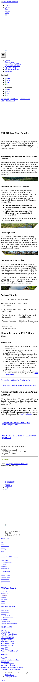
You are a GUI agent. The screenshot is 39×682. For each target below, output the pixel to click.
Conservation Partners (5, 580)
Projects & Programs (5, 575)
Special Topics (4, 566)
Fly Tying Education (7, 636)
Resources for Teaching (5, 621)
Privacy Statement (11, 677)
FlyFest (7, 5)
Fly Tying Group (10, 68)
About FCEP (3, 614)
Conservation (9, 62)
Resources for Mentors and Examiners (9, 623)
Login (7, 13)
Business (3, 547)
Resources (8, 71)
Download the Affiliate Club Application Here (16, 380)
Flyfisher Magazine (8, 664)
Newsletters (3, 597)
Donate (7, 11)
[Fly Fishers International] (9, 2)
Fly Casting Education (12, 66)
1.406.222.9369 (10, 482)
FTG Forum (5, 647)
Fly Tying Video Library (9, 634)
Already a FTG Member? (9, 651)
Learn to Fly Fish (4, 560)
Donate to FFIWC (4, 593)
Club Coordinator (25, 414)
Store (6, 9)
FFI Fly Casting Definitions (7, 617)
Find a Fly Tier (6, 632)
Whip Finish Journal (7, 641)
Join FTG (4, 630)
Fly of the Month (6, 640)
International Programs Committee (12, 667)
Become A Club (4, 549)
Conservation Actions (5, 577)
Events (7, 7)
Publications (5, 662)
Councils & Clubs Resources (10, 669)
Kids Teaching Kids (5, 568)
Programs (3, 603)
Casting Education (5, 612)
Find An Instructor (5, 610)
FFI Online (3, 564)
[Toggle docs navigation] (3, 55)
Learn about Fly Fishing (9, 557)
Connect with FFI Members (10, 660)
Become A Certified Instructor (7, 615)
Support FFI (9, 60)
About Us (4, 658)
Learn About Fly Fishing (13, 64)
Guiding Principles (5, 579)
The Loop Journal (4, 619)
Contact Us (8, 486)
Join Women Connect (5, 591)
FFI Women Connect (12, 69)
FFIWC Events (4, 595)
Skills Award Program (8, 643)
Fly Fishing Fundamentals (6, 562)
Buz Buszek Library (7, 638)
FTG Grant (4, 649)
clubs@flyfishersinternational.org (17, 464)
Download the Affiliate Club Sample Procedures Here (18, 385)
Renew (2, 544)
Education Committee (8, 665)
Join (2, 542)
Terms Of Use (9, 675)
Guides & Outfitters (5, 546)
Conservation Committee (6, 582)
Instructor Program (7, 645)
